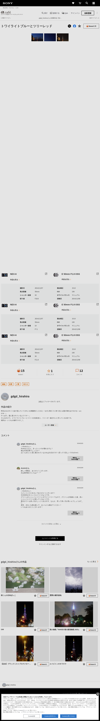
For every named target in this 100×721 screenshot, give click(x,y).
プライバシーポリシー (28, 712)
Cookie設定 (31, 716)
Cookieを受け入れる (68, 716)
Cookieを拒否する (50, 716)
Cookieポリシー (22, 710)
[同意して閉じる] (97, 694)
